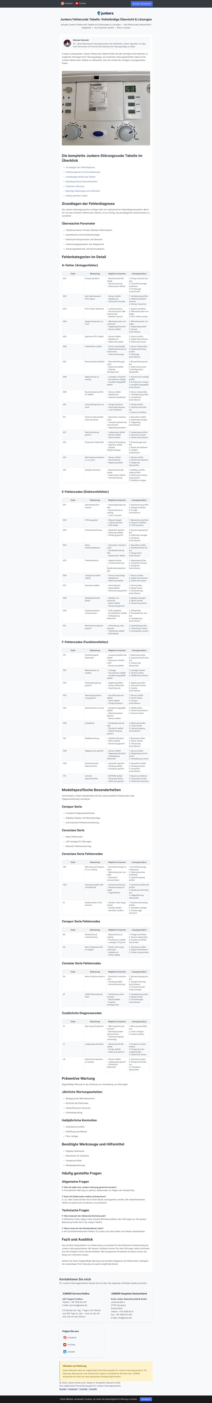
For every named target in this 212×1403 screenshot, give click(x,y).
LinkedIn (71, 1351)
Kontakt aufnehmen (142, 3)
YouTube (82, 3)
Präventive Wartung (75, 186)
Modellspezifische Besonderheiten (81, 181)
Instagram (69, 3)
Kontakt (62, 1389)
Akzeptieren (146, 1399)
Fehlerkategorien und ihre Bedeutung (83, 172)
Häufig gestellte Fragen (76, 195)
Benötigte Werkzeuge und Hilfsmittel (83, 191)
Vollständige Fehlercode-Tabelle (80, 177)
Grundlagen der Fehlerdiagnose (80, 167)
